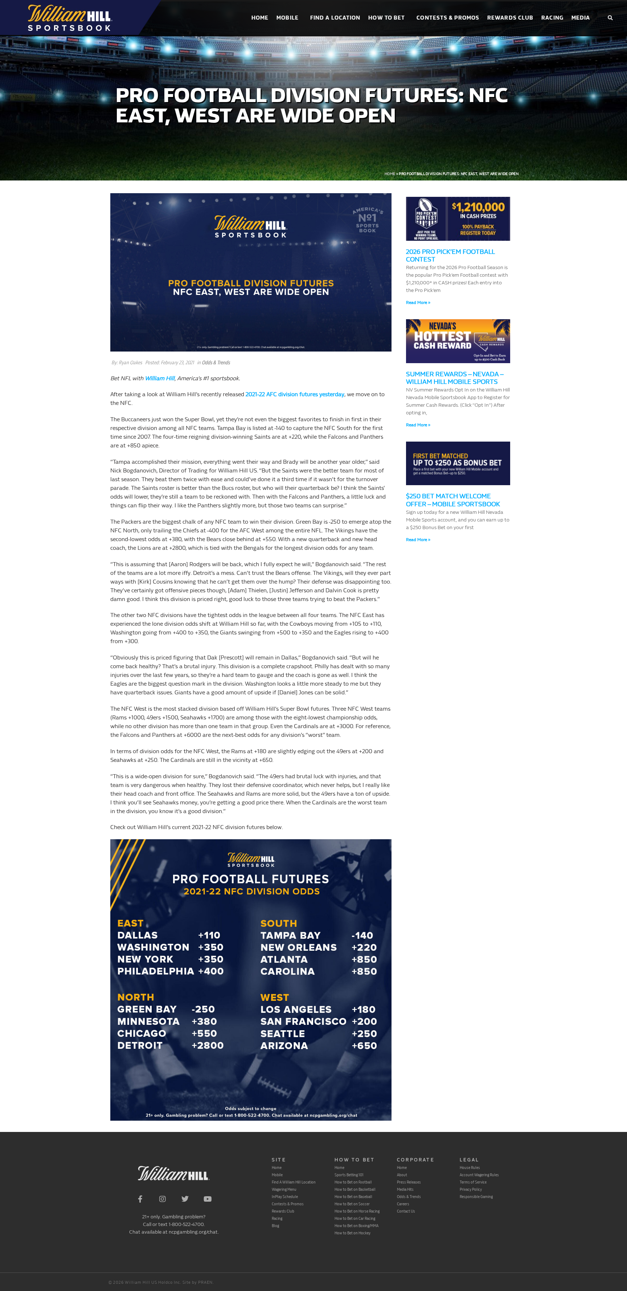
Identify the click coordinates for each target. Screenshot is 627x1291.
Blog (275, 1225)
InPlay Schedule (285, 1196)
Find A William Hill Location (294, 1182)
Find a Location (335, 18)
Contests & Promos (448, 18)
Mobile (287, 18)
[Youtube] (207, 1199)
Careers (403, 1203)
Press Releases (409, 1182)
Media (580, 18)
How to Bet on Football (353, 1182)
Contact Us (406, 1211)
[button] (610, 18)
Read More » (418, 302)
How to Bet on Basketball (355, 1189)
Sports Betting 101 (349, 1174)
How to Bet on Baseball (353, 1196)
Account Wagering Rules (479, 1174)
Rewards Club (510, 18)
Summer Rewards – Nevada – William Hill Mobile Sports (454, 378)
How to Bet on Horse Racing (357, 1211)
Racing (552, 18)
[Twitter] (185, 1199)
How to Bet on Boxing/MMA (356, 1225)
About (402, 1174)
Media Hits (405, 1189)
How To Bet (386, 18)
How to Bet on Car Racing (355, 1218)
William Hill (160, 378)
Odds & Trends (216, 363)
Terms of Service (473, 1182)
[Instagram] (162, 1199)
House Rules (470, 1167)
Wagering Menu (284, 1189)
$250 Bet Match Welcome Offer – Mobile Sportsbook (453, 500)
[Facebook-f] (140, 1199)
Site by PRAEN (198, 1282)
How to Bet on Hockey (352, 1232)
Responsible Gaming (476, 1196)
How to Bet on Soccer (352, 1203)
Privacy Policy (471, 1189)
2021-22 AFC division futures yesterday (295, 394)
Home (260, 18)
